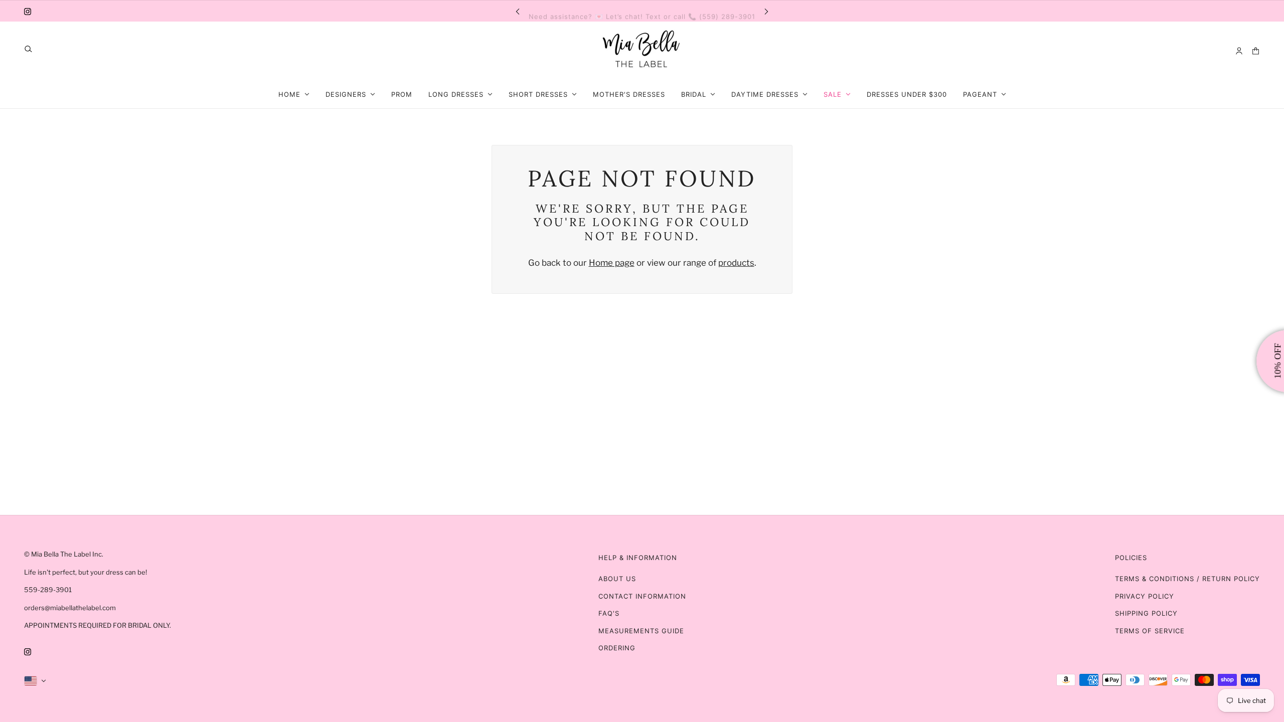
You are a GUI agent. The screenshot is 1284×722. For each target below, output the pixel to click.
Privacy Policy (1144, 596)
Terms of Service (1150, 631)
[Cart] (1255, 51)
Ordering (616, 648)
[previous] (518, 11)
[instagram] (27, 11)
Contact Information (642, 596)
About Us (617, 579)
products (736, 263)
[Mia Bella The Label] (642, 51)
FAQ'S (608, 613)
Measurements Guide (641, 631)
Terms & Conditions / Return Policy (1187, 579)
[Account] (1239, 51)
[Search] (28, 49)
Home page (611, 263)
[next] (766, 11)
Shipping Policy (1146, 613)
